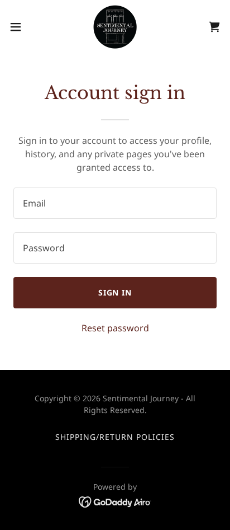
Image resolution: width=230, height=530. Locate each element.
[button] (20, 27)
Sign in (115, 292)
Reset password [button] (115, 328)
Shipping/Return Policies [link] (115, 436)
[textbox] (115, 203)
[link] (115, 26)
